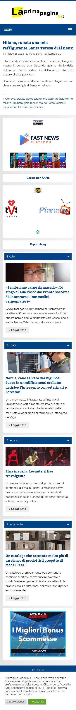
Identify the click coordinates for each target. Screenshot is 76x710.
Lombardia (54, 53)
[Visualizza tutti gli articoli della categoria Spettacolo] (67, 440)
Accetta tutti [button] (37, 701)
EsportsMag (38, 244)
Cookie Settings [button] (15, 701)
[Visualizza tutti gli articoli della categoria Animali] (67, 345)
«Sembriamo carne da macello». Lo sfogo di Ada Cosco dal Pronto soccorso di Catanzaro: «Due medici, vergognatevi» (38, 294)
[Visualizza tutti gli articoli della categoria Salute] (67, 257)
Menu (8, 29)
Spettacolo (13, 440)
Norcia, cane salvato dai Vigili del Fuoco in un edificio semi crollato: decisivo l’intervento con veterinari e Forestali (36, 385)
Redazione (35, 53)
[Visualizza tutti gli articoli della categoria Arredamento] (67, 524)
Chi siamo (38, 670)
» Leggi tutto (17, 330)
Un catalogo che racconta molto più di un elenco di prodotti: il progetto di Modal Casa (37, 560)
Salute (11, 256)
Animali (11, 345)
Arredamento (15, 524)
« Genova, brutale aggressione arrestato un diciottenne (38, 98)
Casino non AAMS (38, 177)
